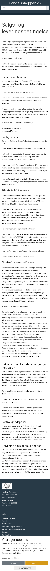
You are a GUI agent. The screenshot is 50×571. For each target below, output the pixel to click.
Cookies (5, 532)
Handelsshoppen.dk (25, 3)
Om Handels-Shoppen (10, 535)
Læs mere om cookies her (11, 558)
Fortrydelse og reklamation (12, 526)
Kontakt (5, 521)
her (12, 394)
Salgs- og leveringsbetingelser (13, 529)
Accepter (36, 563)
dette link (18, 458)
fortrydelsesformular (9, 212)
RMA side (26, 385)
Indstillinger (25, 568)
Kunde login (6, 524)
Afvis (13, 563)
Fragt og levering (8, 518)
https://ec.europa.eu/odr (12, 469)
